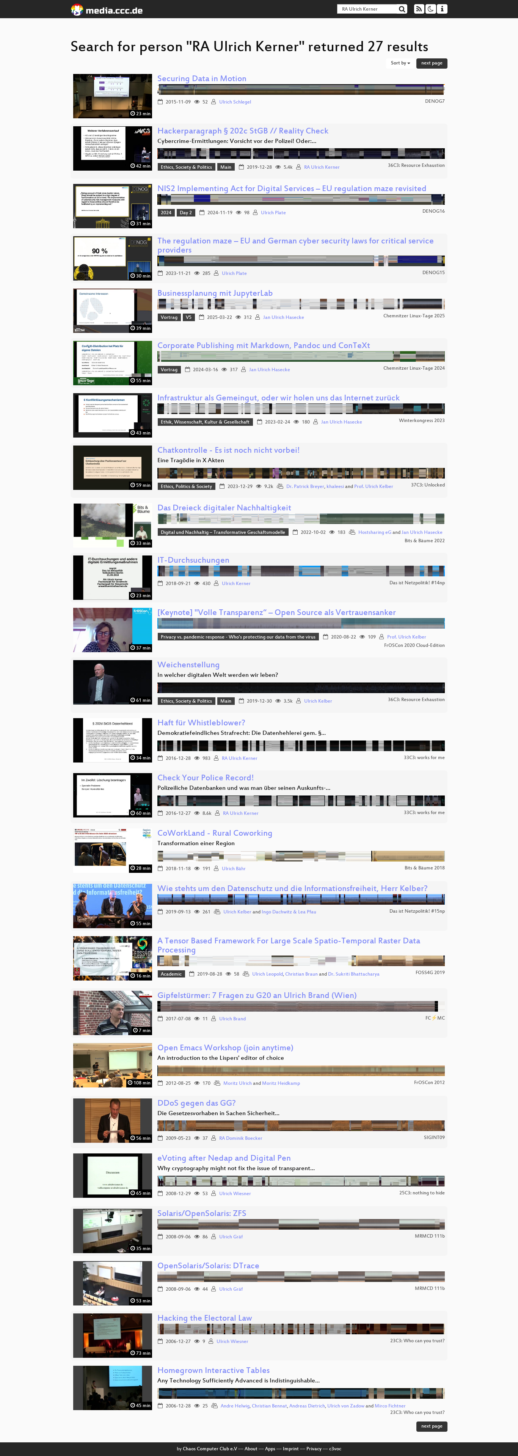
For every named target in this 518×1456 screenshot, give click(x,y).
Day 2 (186, 213)
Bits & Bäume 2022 (425, 541)
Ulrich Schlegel (235, 102)
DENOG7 (435, 101)
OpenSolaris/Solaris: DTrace (208, 1266)
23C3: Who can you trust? (417, 1341)
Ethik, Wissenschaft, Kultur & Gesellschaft (205, 422)
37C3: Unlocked (428, 485)
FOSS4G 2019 (430, 973)
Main (225, 167)
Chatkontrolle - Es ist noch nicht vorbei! (228, 451)
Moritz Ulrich (237, 1083)
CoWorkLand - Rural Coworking (215, 834)
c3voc (335, 1449)
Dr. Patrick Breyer (305, 487)
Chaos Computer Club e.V (210, 1449)
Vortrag (169, 317)
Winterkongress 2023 (422, 421)
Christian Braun (301, 974)
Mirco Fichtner (390, 1406)
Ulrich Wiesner (235, 1194)
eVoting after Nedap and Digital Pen (224, 1159)
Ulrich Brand (232, 1019)
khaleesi (335, 487)
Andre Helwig (235, 1406)
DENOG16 (433, 211)
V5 (189, 317)
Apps (270, 1449)
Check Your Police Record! (205, 778)
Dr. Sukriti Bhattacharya (354, 974)
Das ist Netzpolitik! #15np (417, 911)
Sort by (399, 63)
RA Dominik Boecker (240, 1138)
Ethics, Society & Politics (186, 167)
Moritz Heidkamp (281, 1083)
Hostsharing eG (374, 532)
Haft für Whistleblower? (201, 723)
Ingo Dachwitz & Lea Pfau (289, 912)
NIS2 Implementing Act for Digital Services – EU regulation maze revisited (292, 189)
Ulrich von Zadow (345, 1406)
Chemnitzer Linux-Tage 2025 (414, 316)
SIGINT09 (434, 1138)
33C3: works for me (424, 758)
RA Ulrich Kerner (322, 167)
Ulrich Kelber (318, 701)
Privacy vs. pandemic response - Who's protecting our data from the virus (238, 637)
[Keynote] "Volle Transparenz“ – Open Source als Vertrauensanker (276, 613)
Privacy (314, 1449)
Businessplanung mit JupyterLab (215, 294)
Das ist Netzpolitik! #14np (417, 583)
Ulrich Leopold (267, 974)
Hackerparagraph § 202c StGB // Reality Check (242, 131)
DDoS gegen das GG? (196, 1104)
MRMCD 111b (430, 1236)
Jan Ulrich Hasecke (283, 317)
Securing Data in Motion (201, 79)
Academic (171, 974)
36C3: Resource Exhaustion (416, 165)
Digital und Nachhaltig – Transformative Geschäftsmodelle (223, 532)
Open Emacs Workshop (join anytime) (225, 1048)
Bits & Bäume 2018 (425, 868)
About (251, 1449)
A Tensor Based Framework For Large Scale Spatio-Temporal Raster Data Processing (288, 946)
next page (432, 63)
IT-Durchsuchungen (193, 561)
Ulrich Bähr (234, 869)
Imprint (291, 1449)
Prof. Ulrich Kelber (373, 487)
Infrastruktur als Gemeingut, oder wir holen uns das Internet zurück (278, 398)
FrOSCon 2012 (429, 1083)
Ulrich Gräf (231, 1237)
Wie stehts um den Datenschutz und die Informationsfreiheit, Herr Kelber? (292, 889)
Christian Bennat (269, 1406)
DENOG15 (433, 273)
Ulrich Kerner (236, 584)
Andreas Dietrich (307, 1406)
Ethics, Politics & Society (186, 487)
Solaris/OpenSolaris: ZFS (201, 1214)
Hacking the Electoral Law (204, 1319)
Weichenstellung (188, 665)
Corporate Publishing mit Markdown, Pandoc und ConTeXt (263, 346)
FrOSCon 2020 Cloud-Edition (414, 645)
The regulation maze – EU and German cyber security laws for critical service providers (295, 246)
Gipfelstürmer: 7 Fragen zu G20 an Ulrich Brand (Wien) (257, 996)
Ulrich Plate (273, 213)
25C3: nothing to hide (422, 1193)
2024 (166, 213)
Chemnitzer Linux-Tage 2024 (414, 368)
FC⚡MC (435, 1018)
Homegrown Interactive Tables (213, 1371)
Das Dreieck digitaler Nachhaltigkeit (224, 508)
